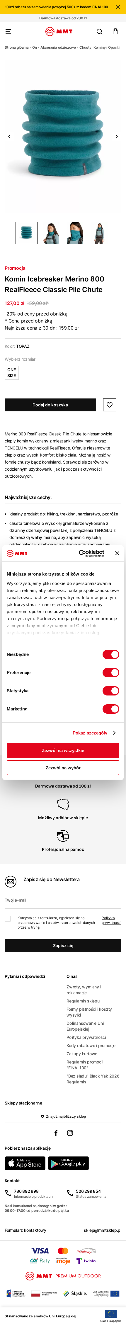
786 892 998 (26, 1191)
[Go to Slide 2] (51, 233)
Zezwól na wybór (63, 767)
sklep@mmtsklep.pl (102, 1230)
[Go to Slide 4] (99, 233)
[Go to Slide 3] (75, 233)
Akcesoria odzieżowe (58, 47)
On (34, 47)
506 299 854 (88, 1191)
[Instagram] (70, 1133)
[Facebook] (55, 1133)
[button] (63, 136)
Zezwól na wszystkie (63, 750)
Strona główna (16, 47)
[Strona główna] (59, 31)
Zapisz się (63, 945)
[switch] (111, 672)
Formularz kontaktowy (25, 1230)
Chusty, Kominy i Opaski (99, 47)
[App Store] (25, 1163)
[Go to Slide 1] (26, 233)
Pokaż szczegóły (90, 732)
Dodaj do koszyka (50, 404)
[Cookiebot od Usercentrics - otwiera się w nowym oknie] (79, 553)
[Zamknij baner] (117, 553)
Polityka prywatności (111, 920)
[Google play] (68, 1163)
